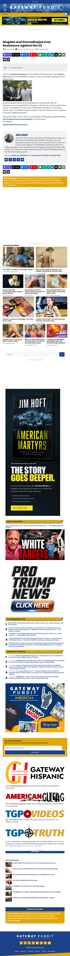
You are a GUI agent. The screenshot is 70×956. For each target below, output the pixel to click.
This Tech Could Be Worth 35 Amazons (25, 880)
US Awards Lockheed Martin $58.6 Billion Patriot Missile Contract (33, 897)
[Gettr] (25, 942)
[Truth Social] (21, 942)
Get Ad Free (51, 951)
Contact (30, 951)
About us (23, 951)
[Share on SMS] (63, 55)
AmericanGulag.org (17, 804)
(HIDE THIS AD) (39, 29)
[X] (29, 942)
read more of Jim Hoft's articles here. (46, 155)
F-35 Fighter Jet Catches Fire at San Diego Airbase (29, 886)
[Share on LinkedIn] (52, 55)
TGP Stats (35, 851)
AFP (14, 113)
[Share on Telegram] (48, 55)
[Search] (62, 354)
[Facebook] (33, 942)
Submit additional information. (15, 125)
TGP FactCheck (15, 846)
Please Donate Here (35, 909)
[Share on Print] (8, 59)
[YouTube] (49, 942)
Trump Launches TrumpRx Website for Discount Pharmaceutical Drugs (35, 869)
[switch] (67, 14)
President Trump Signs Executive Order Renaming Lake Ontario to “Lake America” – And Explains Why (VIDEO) (35, 634)
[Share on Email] (4, 59)
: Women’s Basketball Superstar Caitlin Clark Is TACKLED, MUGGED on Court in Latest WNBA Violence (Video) (35, 656)
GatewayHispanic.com (18, 786)
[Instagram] (45, 942)
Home (17, 951)
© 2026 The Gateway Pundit (35, 948)
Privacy (37, 951)
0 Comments (43, 49)
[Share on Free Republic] (56, 55)
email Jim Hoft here (19, 155)
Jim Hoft (21, 135)
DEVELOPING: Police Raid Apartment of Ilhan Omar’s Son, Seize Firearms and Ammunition (35, 623)
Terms (44, 951)
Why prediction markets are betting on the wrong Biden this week (33, 874)
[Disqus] (35, 215)
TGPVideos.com (15, 820)
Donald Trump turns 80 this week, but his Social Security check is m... (35, 863)
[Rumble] (37, 942)
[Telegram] (41, 942)
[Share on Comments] (60, 55)
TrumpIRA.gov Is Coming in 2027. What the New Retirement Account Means (37, 892)
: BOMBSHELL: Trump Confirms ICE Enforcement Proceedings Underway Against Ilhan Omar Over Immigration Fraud (34, 677)
